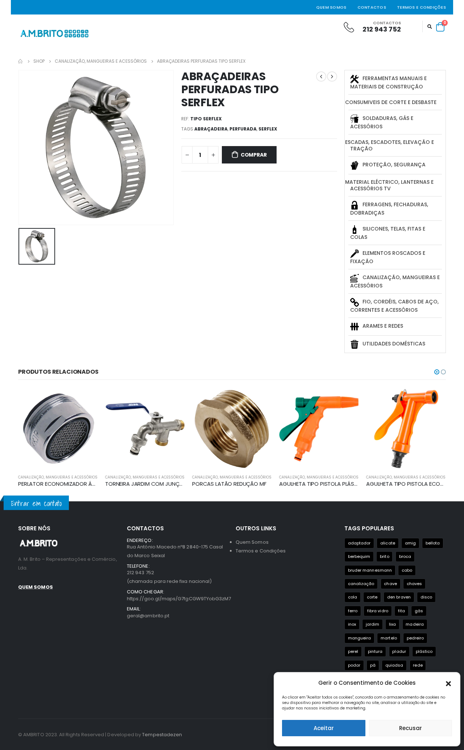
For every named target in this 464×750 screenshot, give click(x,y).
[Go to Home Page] (20, 61)
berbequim (359, 556)
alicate (387, 543)
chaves (414, 584)
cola (352, 597)
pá (373, 665)
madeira (414, 624)
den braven (399, 597)
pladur (399, 651)
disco (426, 597)
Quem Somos (331, 7)
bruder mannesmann (370, 570)
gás (419, 611)
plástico (424, 651)
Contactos (371, 7)
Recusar (410, 728)
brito (384, 556)
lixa (392, 624)
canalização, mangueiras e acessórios (58, 477)
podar (354, 665)
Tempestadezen (162, 734)
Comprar (254, 154)
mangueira (359, 638)
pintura (375, 651)
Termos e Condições (421, 7)
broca (405, 556)
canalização (361, 584)
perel (353, 651)
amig (410, 543)
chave (390, 584)
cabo (407, 570)
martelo (389, 638)
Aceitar (324, 728)
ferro (352, 611)
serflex (267, 129)
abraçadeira (211, 129)
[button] (448, 683)
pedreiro (415, 638)
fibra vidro (377, 611)
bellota (433, 543)
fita (401, 611)
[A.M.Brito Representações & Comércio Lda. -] (54, 33)
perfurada (243, 129)
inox (352, 624)
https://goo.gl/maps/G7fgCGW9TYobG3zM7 (179, 598)
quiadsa (394, 665)
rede (417, 665)
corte (372, 597)
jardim (372, 624)
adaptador (359, 543)
